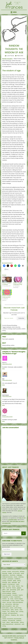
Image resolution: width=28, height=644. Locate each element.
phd (17, 606)
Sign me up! (7, 554)
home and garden (6, 595)
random (23, 328)
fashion (18, 586)
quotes (16, 609)
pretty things (17, 608)
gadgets (19, 588)
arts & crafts (15, 571)
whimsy (22, 622)
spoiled (4, 617)
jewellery (19, 328)
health (13, 591)
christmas (21, 577)
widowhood (17, 624)
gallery (3, 589)
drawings (10, 328)
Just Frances (5, 395)
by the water (16, 573)
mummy (17, 600)
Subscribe (21, 318)
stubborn (4, 620)
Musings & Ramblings (12, 325)
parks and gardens (7, 606)
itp (8, 598)
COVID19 (9, 580)
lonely (11, 598)
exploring (4, 586)
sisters (21, 615)
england (4, 584)
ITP (24, 518)
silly (18, 615)
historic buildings (6, 593)
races (20, 609)
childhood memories (7, 577)
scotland (4, 613)
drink (9, 582)
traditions (18, 620)
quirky (12, 609)
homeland (14, 595)
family (13, 586)
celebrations (5, 575)
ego (19, 582)
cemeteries (12, 575)
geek (8, 589)
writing (4, 330)
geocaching (13, 589)
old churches (8, 604)
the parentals (11, 620)
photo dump (5, 608)
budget (10, 573)
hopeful (15, 328)
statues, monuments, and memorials (11, 618)
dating (19, 580)
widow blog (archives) (7, 624)
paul (14, 606)
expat (17, 584)
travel (3, 622)
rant (8, 611)
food (3, 588)
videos (8, 622)
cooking (4, 580)
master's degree (18, 598)
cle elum (4, 578)
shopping (13, 615)
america (4, 571)
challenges (8, 327)
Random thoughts (7, 58)
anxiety (9, 571)
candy (22, 573)
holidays (14, 593)
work (23, 624)
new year (9, 602)
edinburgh (14, 582)
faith (9, 586)
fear (22, 586)
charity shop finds (16, 327)
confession (10, 578)
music (22, 600)
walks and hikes (15, 622)
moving (12, 600)
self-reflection (6, 615)
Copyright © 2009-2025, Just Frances (13, 636)
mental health (5, 600)
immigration (5, 597)
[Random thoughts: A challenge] (7, 279)
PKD (20, 518)
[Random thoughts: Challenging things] (18, 279)
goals (18, 589)
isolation (4, 598)
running (21, 611)
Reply (3, 368)
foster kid (8, 588)
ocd (3, 604)
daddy (14, 580)
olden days (16, 604)
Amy (3, 378)
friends (14, 588)
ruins (17, 611)
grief (22, 589)
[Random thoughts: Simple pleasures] (7, 292)
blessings (4, 573)
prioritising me (6, 609)
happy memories (6, 591)
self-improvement (12, 613)
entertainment (11, 584)
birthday (22, 571)
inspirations (17, 597)
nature (4, 602)
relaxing (13, 611)
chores (15, 577)
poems (11, 608)
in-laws (11, 597)
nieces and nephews (17, 602)
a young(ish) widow (12, 519)
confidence (5, 328)
